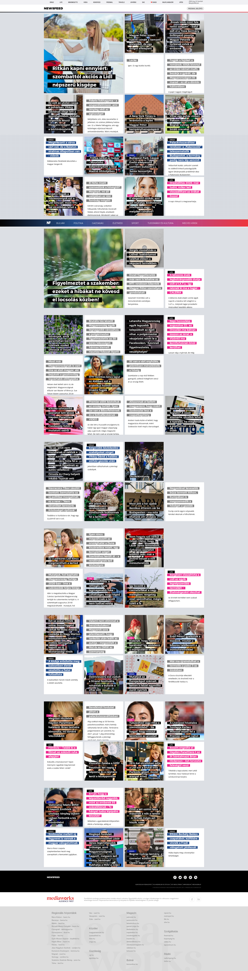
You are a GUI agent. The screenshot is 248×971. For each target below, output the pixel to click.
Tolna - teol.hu (57, 963)
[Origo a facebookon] (175, 877)
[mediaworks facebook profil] (192, 899)
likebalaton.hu (132, 929)
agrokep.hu (93, 958)
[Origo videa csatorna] (190, 877)
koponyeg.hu (169, 939)
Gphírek (133, 2)
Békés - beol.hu (58, 923)
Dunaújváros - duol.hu (61, 932)
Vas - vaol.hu (94, 913)
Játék (181, 2)
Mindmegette (73, 2)
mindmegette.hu (133, 935)
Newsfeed (96, 2)
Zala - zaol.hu (94, 919)
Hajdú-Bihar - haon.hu (61, 942)
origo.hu (92, 942)
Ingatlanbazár (167, 2)
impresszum (187, 884)
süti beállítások (176, 884)
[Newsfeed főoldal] (53, 877)
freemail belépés (195, 8)
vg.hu (91, 955)
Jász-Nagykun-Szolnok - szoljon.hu (66, 948)
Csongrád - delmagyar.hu (62, 929)
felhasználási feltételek (161, 884)
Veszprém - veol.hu (97, 916)
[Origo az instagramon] (185, 877)
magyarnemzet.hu (96, 932)
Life (61, 2)
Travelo (122, 2)
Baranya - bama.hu (59, 920)
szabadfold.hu (95, 935)
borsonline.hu (132, 964)
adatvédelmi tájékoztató (143, 884)
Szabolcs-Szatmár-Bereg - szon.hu (66, 960)
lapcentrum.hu (170, 945)
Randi (154, 2)
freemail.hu (168, 935)
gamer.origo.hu (133, 926)
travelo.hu (131, 939)
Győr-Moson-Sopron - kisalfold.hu (65, 939)
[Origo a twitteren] (180, 877)
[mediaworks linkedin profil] (198, 899)
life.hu (166, 919)
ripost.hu (167, 913)
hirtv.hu (92, 939)
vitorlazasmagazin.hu (135, 945)
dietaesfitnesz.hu (133, 942)
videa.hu (167, 942)
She (143, 2)
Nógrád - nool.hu (58, 954)
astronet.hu (131, 917)
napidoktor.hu (132, 932)
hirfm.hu (167, 961)
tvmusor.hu (131, 951)
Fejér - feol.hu (57, 935)
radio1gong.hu (170, 958)
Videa (85, 2)
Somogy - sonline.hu (60, 957)
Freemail (109, 2)
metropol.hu (169, 916)
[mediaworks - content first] (60, 899)
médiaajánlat (196, 884)
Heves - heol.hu (58, 945)
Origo (52, 2)
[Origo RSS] (195, 877)
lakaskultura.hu (133, 923)
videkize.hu (131, 948)
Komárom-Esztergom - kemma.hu (65, 951)
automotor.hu (132, 920)
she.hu (167, 922)
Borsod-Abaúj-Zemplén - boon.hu (65, 926)
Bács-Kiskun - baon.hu (61, 917)
